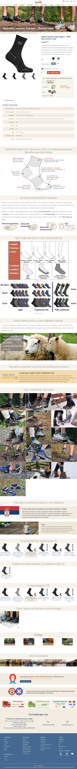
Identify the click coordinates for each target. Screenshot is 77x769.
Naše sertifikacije (26, 742)
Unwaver (6, 759)
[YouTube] (72, 754)
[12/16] (64, 453)
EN (75, 1)
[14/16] (38, 470)
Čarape (22, 5)
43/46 (20, 135)
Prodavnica (7, 737)
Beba (51, 5)
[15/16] (64, 470)
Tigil (17, 125)
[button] (62, 5)
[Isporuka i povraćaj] (13, 704)
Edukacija (43, 741)
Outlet (57, 5)
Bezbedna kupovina (26, 748)
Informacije (25, 737)
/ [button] (67, 1)
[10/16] (13, 453)
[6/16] (64, 418)
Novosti (42, 742)
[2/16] (38, 401)
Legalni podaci (25, 753)
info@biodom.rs (67, 725)
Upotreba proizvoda (45, 748)
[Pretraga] (59, 744)
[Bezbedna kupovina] (64, 704)
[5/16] (38, 418)
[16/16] (13, 487)
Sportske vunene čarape (19, 28)
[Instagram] (61, 754)
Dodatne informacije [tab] (9, 100)
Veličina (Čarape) (45, 64)
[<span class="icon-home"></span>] (1, 32)
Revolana (6, 756)
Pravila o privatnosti (26, 751)
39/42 (17, 135)
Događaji (43, 739)
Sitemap (60, 748)
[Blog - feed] (44, 737)
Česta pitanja (25, 744)
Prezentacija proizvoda (45, 744)
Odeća (15, 5)
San (37, 5)
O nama (24, 739)
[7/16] (13, 436)
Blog (42, 737)
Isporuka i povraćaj (26, 746)
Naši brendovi (8, 754)
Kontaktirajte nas (38, 714)
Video (42, 749)
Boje (42, 59)
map (32, 721)
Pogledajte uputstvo (25, 681)
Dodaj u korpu (55, 72)
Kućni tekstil (44, 5)
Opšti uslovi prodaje (26, 749)
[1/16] (13, 401)
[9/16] (64, 436)
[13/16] (13, 470)
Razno (42, 746)
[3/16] (64, 401)
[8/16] (38, 436)
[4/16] (13, 418)
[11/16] (38, 453)
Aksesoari (30, 5)
